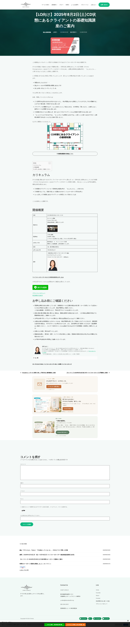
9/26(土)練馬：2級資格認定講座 (54, 624)
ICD (33, 364)
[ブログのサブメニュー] (63, 4)
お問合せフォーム (68, 318)
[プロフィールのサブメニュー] (88, 4)
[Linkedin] (35, 358)
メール (22, 491)
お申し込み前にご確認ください (42, 169)
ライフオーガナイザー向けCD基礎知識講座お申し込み (48, 277)
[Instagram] (33, 358)
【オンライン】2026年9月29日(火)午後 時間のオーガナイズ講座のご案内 (41, 559)
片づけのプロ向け (39, 364)
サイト (22, 499)
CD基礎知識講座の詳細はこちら (65, 153)
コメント (23, 464)
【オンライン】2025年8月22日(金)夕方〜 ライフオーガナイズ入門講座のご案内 (87, 372)
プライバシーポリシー (38, 293)
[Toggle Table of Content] (49, 163)
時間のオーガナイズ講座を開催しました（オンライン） (36, 564)
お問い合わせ (104, 4)
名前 (21, 483)
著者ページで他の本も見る (68, 411)
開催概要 (36, 167)
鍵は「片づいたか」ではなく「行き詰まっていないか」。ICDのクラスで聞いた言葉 (44, 550)
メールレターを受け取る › (54, 386)
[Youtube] (37, 358)
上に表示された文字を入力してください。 (30, 515)
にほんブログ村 (24, 570)
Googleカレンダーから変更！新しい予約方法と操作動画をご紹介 (39, 372)
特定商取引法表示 (37, 295)
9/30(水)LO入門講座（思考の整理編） (75, 624)
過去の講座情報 (47, 32)
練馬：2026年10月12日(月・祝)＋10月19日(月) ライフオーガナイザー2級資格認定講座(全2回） (47, 555)
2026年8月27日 (106, 563)
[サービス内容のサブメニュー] (49, 4)
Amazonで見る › (68, 408)
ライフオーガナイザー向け (50, 364)
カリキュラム (37, 165)
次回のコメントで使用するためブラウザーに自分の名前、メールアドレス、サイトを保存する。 (45, 507)
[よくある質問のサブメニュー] (78, 4)
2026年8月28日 (106, 550)
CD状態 (59, 364)
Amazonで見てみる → (62, 432)
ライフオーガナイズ (67, 364)
